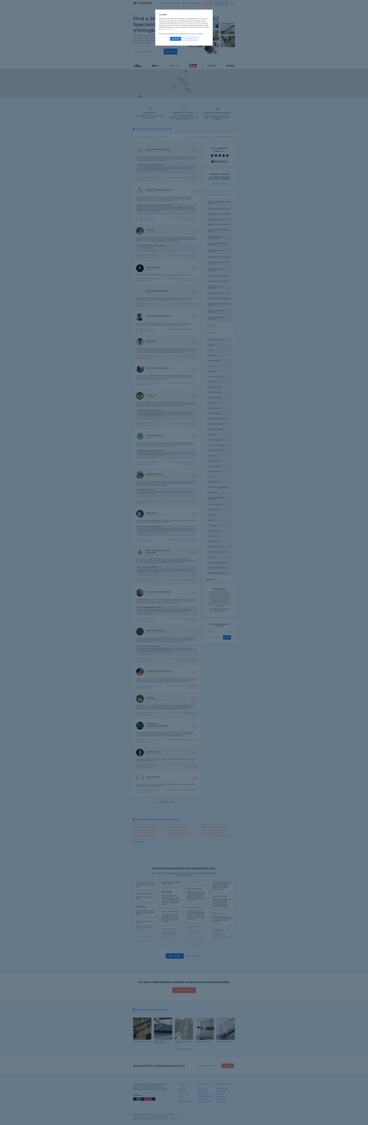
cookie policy (168, 29)
